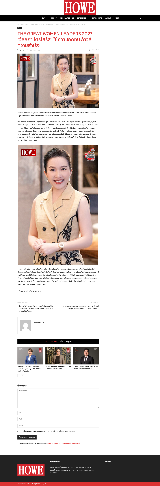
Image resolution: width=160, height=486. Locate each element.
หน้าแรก (20, 24)
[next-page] (22, 375)
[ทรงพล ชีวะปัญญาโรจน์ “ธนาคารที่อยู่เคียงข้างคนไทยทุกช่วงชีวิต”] (86, 355)
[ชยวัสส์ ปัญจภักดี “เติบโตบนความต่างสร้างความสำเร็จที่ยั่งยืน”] (58, 355)
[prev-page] (18, 375)
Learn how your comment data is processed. (63, 443)
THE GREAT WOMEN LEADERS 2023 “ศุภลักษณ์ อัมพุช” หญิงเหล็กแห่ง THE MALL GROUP (81, 307)
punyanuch (24, 50)
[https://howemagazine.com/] (80, 7)
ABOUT (108, 18)
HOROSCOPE (96, 18)
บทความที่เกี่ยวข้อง (51, 341)
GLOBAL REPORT (67, 18)
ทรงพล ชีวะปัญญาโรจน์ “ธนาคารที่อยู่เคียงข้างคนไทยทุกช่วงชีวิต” (85, 367)
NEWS (43, 18)
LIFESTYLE (81, 18)
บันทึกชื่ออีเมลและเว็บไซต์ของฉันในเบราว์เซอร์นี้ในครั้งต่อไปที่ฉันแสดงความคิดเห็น (47, 431)
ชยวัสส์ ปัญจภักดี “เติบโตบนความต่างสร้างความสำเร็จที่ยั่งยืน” (58, 367)
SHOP (117, 18)
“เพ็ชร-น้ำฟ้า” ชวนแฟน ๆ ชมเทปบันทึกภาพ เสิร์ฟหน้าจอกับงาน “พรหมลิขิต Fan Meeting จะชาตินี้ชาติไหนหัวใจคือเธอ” (35, 308)
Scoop (27, 24)
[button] (140, 18)
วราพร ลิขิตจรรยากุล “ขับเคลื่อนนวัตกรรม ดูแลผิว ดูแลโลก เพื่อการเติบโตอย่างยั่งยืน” (29, 368)
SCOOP (54, 18)
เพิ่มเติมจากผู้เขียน (66, 341)
